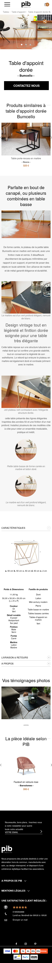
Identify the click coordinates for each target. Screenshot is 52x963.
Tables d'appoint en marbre (38, 618)
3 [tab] (30, 44)
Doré (38, 594)
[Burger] (7, 4)
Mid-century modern (38, 602)
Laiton (38, 598)
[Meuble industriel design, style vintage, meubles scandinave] (26, 4)
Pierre (38, 605)
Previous (2, 32)
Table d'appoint (19, 11)
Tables (6, 11)
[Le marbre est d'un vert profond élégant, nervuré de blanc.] (26, 486)
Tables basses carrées (38, 613)
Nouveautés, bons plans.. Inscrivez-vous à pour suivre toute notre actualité (23, 826)
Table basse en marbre (38, 609)
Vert (38, 623)
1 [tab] (21, 44)
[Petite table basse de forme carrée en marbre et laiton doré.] (26, 450)
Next (50, 32)
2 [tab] (26, 44)
